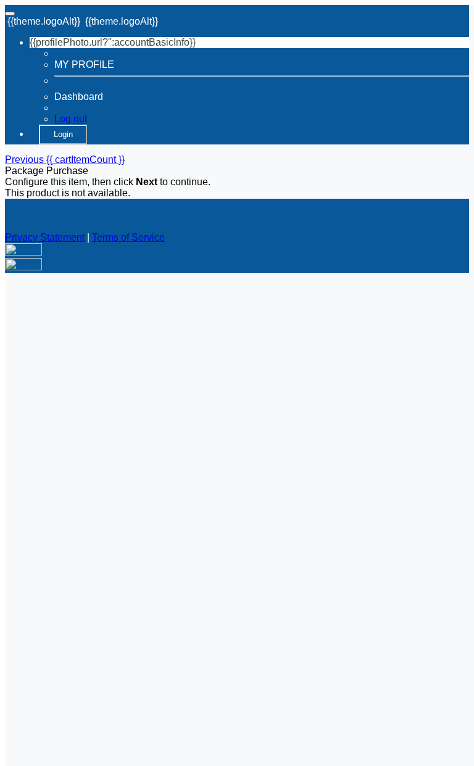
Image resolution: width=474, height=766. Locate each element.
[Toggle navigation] (10, 13)
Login (63, 134)
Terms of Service (128, 237)
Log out (70, 119)
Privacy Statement (45, 237)
